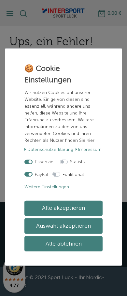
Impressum (90, 149)
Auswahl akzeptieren (63, 225)
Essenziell (45, 162)
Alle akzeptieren (63, 208)
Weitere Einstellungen (46, 187)
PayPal (41, 174)
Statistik (78, 162)
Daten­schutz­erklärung (50, 149)
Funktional (73, 174)
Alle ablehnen (64, 243)
